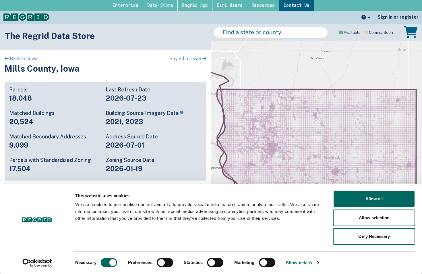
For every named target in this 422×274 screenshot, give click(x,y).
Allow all (374, 198)
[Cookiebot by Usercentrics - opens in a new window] (37, 263)
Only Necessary (374, 236)
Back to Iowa (23, 58)
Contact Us (296, 5)
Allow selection (374, 217)
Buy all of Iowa (185, 58)
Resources (263, 5)
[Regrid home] (26, 16)
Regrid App (195, 5)
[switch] (165, 262)
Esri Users (230, 5)
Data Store (160, 5)
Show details (299, 262)
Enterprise (125, 5)
